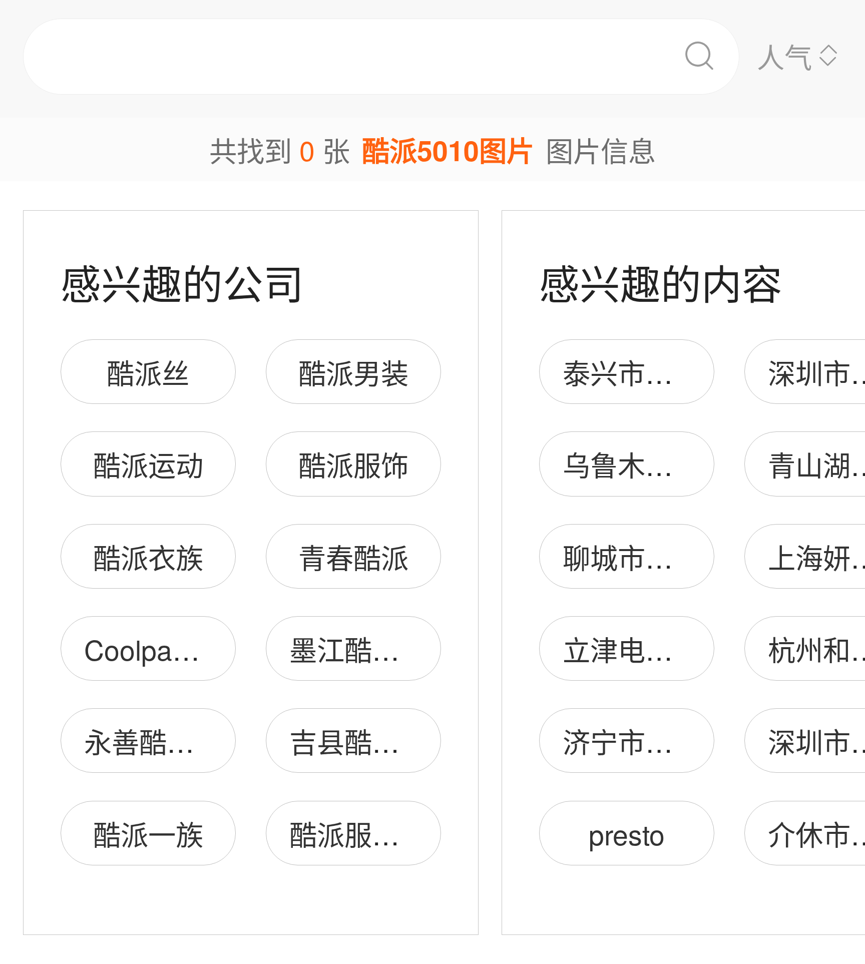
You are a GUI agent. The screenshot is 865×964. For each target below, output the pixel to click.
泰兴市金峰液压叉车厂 (700, 372)
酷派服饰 (353, 464)
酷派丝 (148, 372)
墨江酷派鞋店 (372, 649)
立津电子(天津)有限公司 (709, 649)
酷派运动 (148, 464)
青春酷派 (353, 557)
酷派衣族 (148, 557)
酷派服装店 (358, 833)
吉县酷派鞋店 (372, 741)
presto (627, 833)
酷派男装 (353, 372)
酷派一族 (148, 833)
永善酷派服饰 (166, 741)
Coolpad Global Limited (227, 649)
